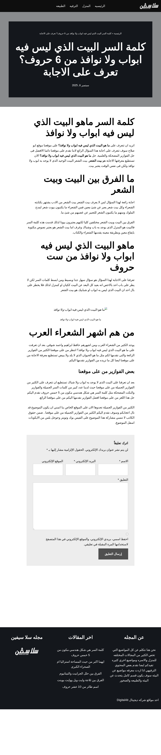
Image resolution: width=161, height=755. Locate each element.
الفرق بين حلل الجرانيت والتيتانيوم (80, 673)
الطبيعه (60, 6)
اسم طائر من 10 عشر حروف (80, 686)
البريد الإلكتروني (85, 461)
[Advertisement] (80, 604)
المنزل (86, 6)
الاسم (123, 461)
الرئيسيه (100, 6)
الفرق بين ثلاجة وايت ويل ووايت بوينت (80, 680)
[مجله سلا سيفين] (149, 6)
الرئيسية (118, 33)
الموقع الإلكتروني (52, 461)
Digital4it (122, 700)
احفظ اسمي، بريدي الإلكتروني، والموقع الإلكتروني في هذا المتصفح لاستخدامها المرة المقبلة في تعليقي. (87, 541)
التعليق (123, 479)
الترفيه (74, 6)
